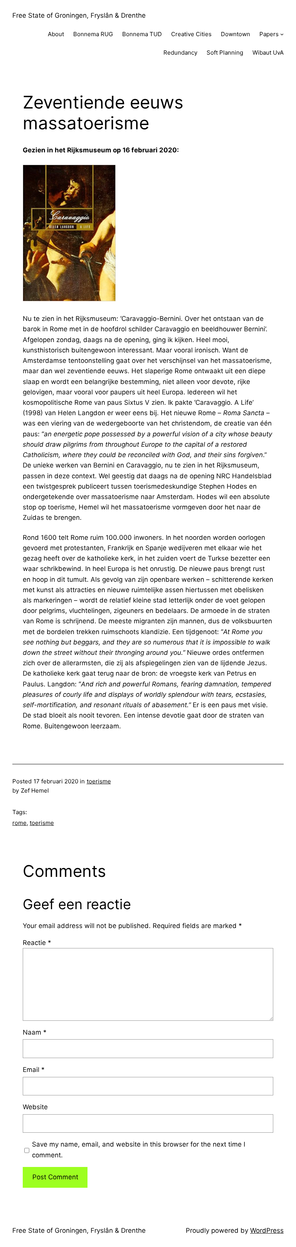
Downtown (235, 34)
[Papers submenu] (282, 34)
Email (34, 1069)
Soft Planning (225, 52)
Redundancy (180, 52)
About (56, 34)
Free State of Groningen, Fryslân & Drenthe (79, 15)
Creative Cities (191, 34)
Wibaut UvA (268, 52)
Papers (269, 34)
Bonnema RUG (93, 34)
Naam (35, 1032)
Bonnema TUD (142, 34)
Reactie (37, 943)
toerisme (99, 781)
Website (35, 1107)
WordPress (267, 1230)
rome (19, 822)
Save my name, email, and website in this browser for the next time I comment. (138, 1149)
